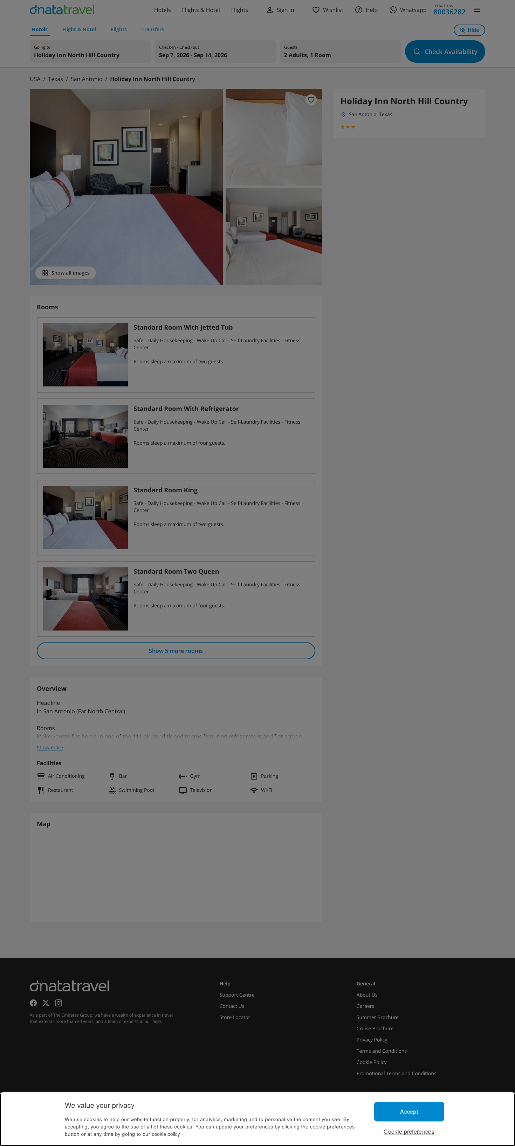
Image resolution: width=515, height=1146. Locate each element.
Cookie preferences (409, 1131)
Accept (409, 1111)
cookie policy (166, 1133)
